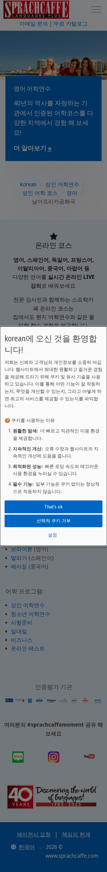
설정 (52, 535)
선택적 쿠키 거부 (54, 521)
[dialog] (53, 436)
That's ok (53, 507)
